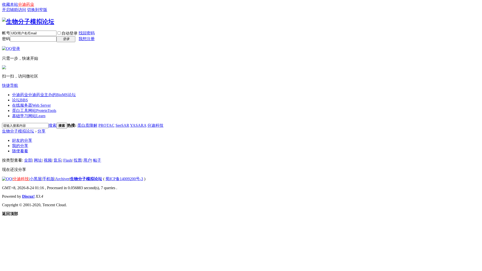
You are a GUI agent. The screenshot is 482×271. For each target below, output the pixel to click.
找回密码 (87, 33)
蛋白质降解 (87, 125)
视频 (48, 160)
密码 (6, 39)
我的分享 (20, 146)
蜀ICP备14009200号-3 (124, 179)
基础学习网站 (28, 116)
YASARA (138, 125)
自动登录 (70, 33)
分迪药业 (26, 4)
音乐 (57, 160)
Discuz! (28, 196)
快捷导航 (10, 85)
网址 (38, 160)
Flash (67, 160)
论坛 (20, 100)
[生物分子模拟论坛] (28, 21)
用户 (87, 160)
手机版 (48, 179)
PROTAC (106, 125)
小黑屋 (36, 179)
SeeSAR (122, 125)
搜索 (52, 125)
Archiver (62, 179)
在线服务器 (31, 105)
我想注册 (87, 39)
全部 (28, 160)
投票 (78, 160)
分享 (41, 131)
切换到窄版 (37, 10)
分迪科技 (155, 125)
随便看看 (20, 151)
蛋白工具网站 (34, 110)
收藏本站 (10, 4)
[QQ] (7, 179)
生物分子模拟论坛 (18, 131)
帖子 (97, 160)
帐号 (6, 33)
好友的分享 (22, 140)
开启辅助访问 (14, 10)
